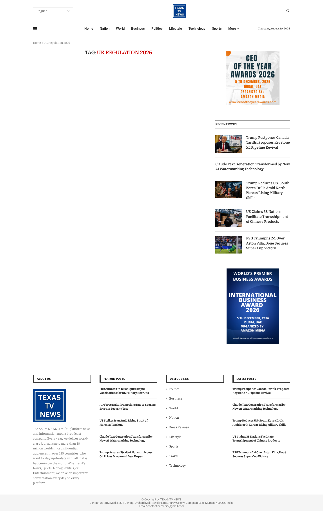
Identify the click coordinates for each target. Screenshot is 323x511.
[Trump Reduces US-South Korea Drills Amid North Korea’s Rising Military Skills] (228, 189)
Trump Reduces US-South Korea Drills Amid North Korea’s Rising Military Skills (267, 190)
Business (138, 29)
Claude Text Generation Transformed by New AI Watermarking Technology (252, 166)
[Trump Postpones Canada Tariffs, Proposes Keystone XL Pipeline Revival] (228, 144)
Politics (157, 29)
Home (88, 29)
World (120, 29)
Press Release (179, 427)
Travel (173, 456)
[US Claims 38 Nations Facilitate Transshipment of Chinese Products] (228, 218)
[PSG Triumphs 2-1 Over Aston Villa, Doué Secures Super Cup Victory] (228, 245)
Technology (197, 29)
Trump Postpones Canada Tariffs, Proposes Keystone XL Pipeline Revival (268, 142)
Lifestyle (175, 29)
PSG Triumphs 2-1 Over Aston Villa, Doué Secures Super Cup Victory (267, 243)
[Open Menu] (35, 29)
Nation (104, 29)
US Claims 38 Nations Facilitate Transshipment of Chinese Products (267, 217)
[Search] (288, 11)
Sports (217, 29)
